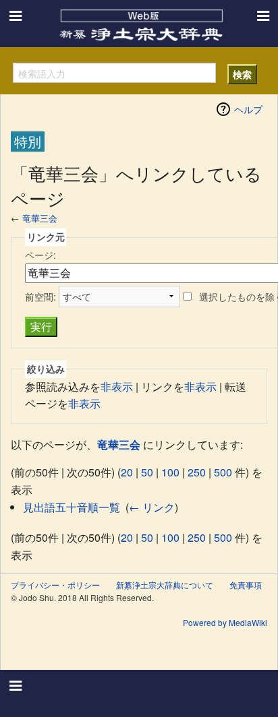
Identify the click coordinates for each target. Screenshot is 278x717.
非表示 (117, 386)
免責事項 (245, 584)
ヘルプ (248, 109)
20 (127, 472)
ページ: (40, 254)
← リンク (152, 507)
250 (197, 472)
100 (170, 472)
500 (223, 472)
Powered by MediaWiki (225, 622)
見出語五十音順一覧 (71, 507)
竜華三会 (39, 218)
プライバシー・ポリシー (55, 584)
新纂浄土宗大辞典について (164, 584)
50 (147, 472)
